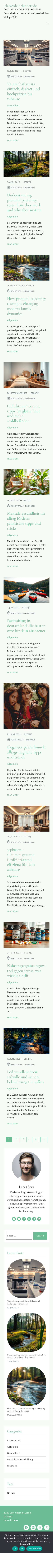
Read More (13, 140)
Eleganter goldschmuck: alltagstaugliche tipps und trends (26, 752)
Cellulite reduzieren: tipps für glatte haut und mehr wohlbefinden (23, 414)
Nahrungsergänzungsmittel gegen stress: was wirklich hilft (26, 970)
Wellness (12, 1466)
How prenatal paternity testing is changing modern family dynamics (26, 306)
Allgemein (12, 216)
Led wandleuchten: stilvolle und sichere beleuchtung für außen (25, 1076)
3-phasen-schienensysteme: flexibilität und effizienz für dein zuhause (21, 859)
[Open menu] (47, 23)
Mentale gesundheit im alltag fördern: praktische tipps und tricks (26, 521)
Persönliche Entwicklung (20, 1459)
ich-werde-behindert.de (20, 5)
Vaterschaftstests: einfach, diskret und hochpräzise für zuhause (23, 91)
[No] (49, 1542)
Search (40, 1235)
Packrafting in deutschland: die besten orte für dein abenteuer (26, 625)
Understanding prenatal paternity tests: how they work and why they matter (24, 203)
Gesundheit (13, 105)
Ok (15, 1548)
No (22, 1548)
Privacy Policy (34, 1548)
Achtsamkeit (14, 1440)
